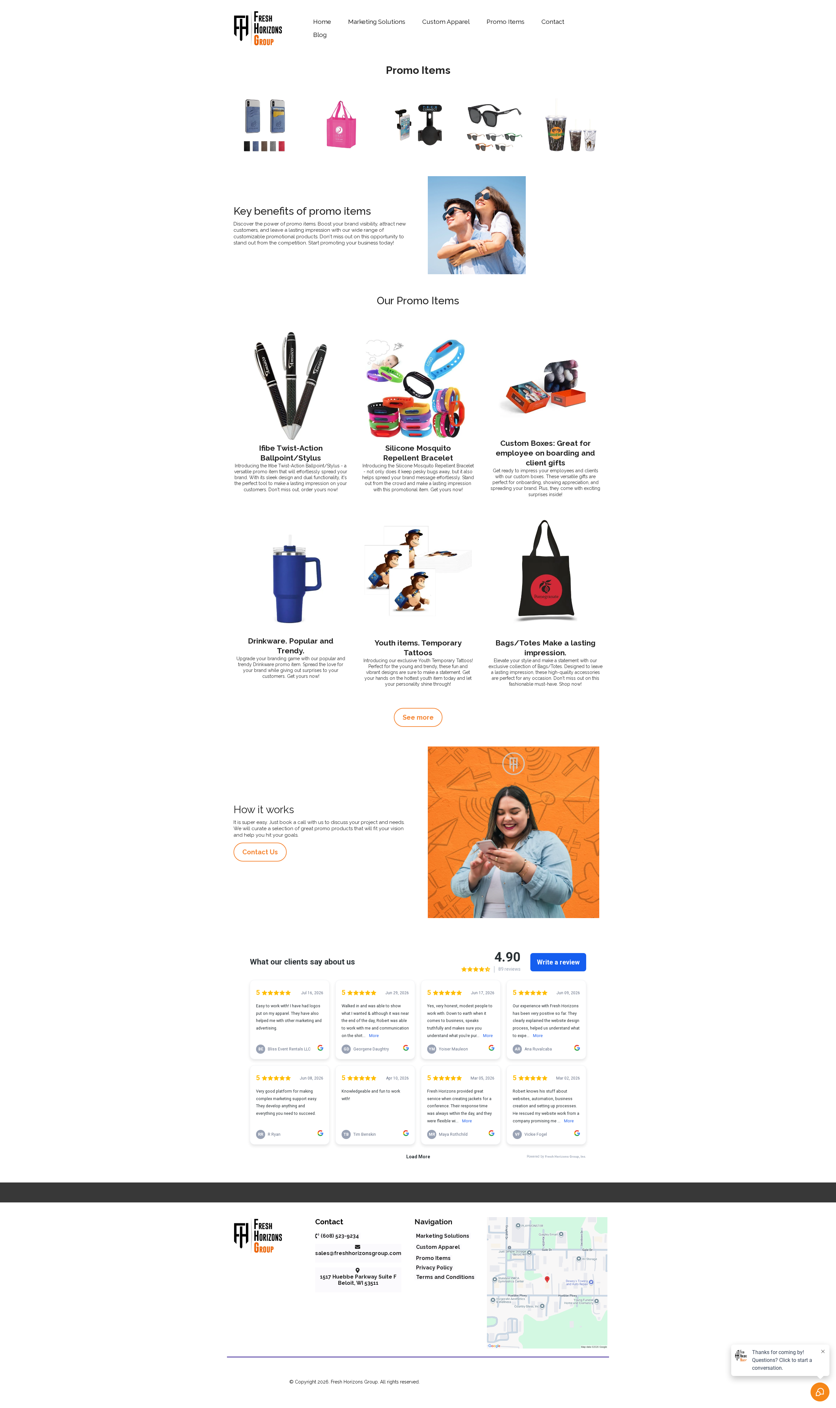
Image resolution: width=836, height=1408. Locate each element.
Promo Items (505, 21)
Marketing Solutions (376, 21)
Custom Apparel (446, 21)
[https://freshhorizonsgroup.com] (257, 28)
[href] (547, 1283)
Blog (320, 34)
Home (322, 21)
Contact (552, 21)
